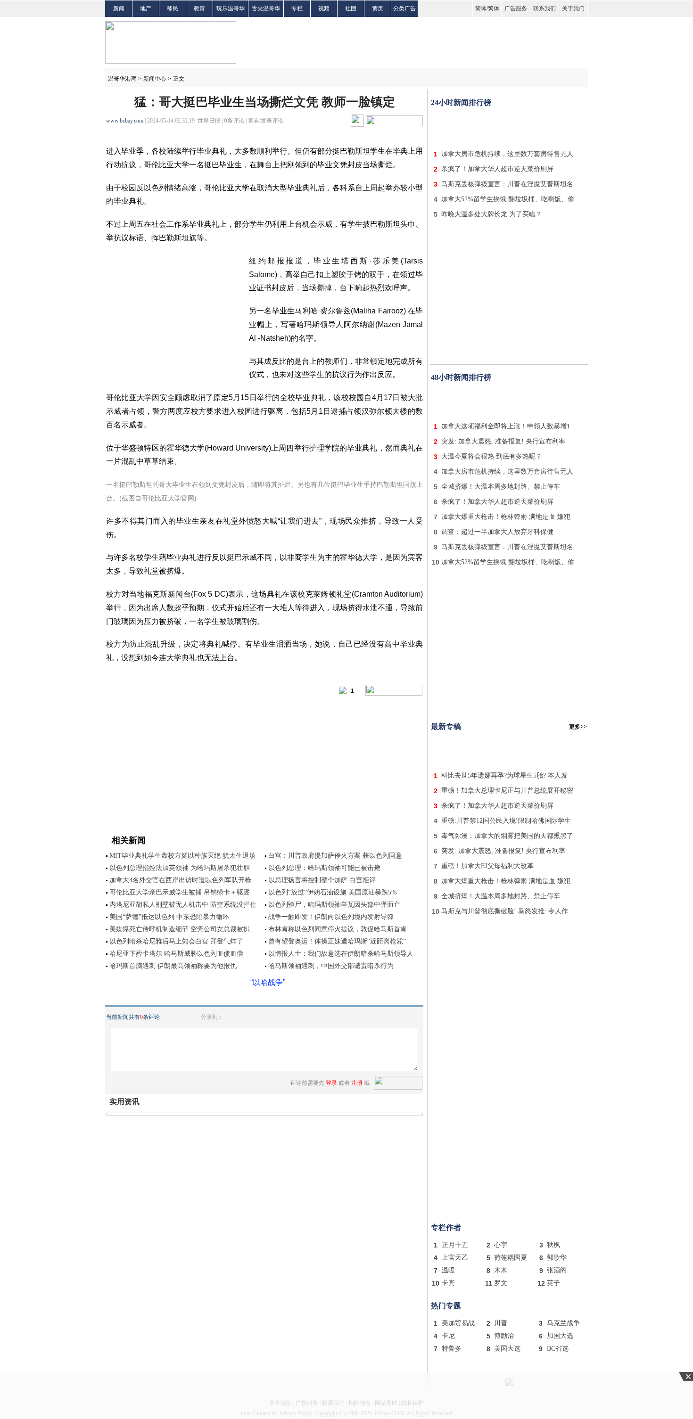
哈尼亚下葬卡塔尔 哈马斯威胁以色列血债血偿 (176, 953)
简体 (481, 8)
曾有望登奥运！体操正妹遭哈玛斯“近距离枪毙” (337, 941)
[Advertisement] (509, 126)
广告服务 (515, 8)
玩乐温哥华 (230, 8)
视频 (324, 8)
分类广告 (404, 8)
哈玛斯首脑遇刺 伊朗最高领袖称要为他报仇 (173, 965)
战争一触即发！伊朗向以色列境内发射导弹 (331, 916)
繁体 (493, 8)
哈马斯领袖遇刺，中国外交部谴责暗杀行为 (331, 965)
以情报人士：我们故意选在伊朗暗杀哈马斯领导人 (340, 953)
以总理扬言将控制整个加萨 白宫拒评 (322, 880)
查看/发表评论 (265, 120)
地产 (145, 8)
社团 (350, 8)
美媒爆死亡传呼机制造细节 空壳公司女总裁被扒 (179, 929)
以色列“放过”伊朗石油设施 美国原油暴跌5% (332, 892)
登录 (331, 1083)
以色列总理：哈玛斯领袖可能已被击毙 (324, 867)
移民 (172, 8)
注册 (357, 1083)
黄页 (377, 8)
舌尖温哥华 (266, 8)
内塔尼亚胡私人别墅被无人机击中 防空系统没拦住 (182, 904)
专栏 (297, 8)
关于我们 (573, 8)
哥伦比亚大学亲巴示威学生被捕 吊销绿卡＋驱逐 (179, 892)
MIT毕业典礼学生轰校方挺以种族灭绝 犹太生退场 (182, 855)
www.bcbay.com (124, 120)
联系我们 (544, 8)
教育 (199, 8)
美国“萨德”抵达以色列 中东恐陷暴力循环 (169, 916)
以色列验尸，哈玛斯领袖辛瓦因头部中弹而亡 (334, 904)
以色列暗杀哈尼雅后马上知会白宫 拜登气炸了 (176, 941)
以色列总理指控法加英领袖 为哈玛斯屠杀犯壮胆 (179, 867)
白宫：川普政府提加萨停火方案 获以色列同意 (335, 855)
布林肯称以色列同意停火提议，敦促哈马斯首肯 (337, 929)
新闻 (118, 8)
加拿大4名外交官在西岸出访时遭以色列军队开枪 (180, 880)
